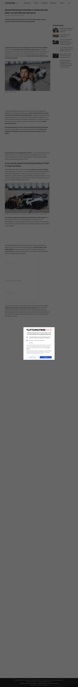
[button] (39, 343)
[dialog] (39, 343)
